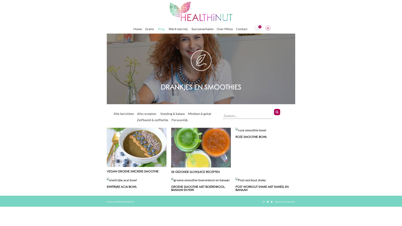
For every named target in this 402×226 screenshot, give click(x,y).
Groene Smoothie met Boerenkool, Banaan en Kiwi (198, 189)
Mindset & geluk (199, 114)
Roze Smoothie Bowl (251, 137)
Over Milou (225, 29)
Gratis (149, 29)
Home (137, 29)
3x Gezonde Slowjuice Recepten (195, 172)
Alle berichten (124, 114)
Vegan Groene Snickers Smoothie (133, 171)
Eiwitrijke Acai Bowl (122, 187)
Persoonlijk (179, 120)
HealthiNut (129, 202)
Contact (241, 29)
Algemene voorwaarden (285, 202)
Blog (161, 29)
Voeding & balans (172, 114)
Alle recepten (146, 114)
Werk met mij (178, 29)
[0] (257, 28)
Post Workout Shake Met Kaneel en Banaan (262, 189)
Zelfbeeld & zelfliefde (152, 120)
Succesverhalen (203, 29)
